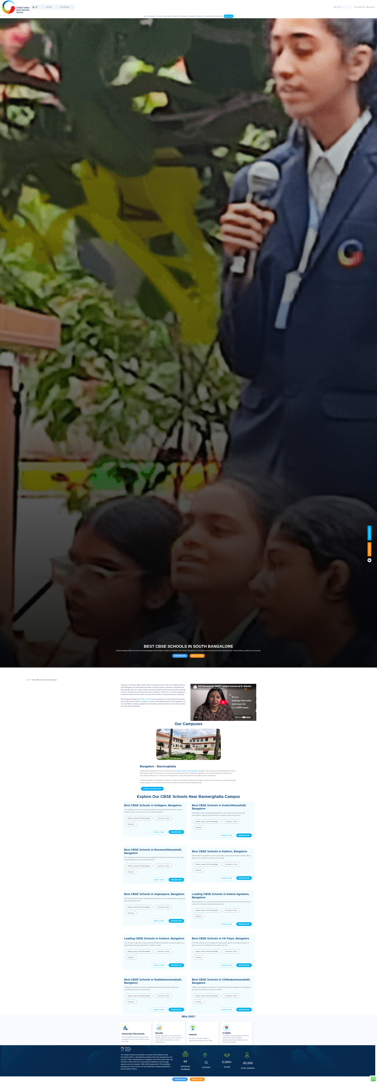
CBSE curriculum (146, 699)
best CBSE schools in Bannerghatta (185, 771)
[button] (152, 789)
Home (28, 680)
